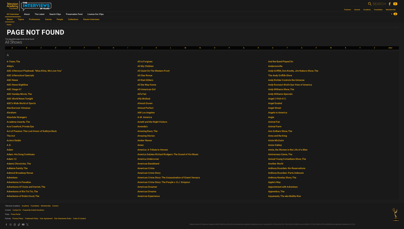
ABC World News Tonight (20, 98)
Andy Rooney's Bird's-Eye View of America (290, 84)
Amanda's (143, 126)
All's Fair (142, 94)
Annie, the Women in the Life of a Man (287, 149)
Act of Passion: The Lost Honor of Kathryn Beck (32, 131)
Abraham (11, 112)
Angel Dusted (275, 103)
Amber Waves (145, 140)
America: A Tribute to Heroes (153, 149)
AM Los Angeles (146, 112)
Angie (271, 117)
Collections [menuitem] (73, 19)
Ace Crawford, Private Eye (20, 126)
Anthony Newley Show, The (282, 177)
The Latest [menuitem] (39, 14)
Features (347, 10)
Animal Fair (274, 122)
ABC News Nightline (17, 84)
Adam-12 (12, 159)
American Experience (149, 196)
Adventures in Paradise (19, 182)
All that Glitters (145, 80)
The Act (11, 135)
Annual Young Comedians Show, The (287, 159)
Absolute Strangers (17, 117)
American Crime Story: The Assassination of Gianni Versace (169, 177)
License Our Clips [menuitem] (96, 14)
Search (379, 4)
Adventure (12, 177)
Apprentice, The (276, 191)
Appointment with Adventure (283, 187)
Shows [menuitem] (10, 19)
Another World (275, 163)
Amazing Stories (146, 135)
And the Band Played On (280, 61)
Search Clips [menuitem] (55, 14)
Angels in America (277, 112)
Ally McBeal (144, 98)
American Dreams (147, 191)
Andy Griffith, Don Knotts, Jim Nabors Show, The (293, 71)
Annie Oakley (275, 145)
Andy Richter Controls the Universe (286, 80)
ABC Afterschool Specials (20, 75)
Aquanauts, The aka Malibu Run (284, 196)
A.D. (9, 145)
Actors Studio (14, 140)
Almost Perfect (145, 108)
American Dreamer (147, 187)
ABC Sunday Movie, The (19, 94)
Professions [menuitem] (34, 19)
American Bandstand (148, 163)
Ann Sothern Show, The (280, 131)
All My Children (145, 66)
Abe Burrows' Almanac (19, 108)
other (390, 48)
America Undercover (148, 159)
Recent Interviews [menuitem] (91, 19)
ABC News (12, 80)
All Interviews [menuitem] (13, 14)
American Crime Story (149, 173)
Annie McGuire (276, 140)
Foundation (378, 10)
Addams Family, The (17, 168)
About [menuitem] (27, 14)
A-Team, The (13, 61)
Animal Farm (274, 126)
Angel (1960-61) (277, 98)
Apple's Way (274, 182)
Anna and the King (277, 135)
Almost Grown (145, 103)
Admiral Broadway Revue (20, 173)
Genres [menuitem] (48, 19)
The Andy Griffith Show (280, 75)
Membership (391, 10)
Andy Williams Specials (280, 94)
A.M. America (145, 117)
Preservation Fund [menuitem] (74, 14)
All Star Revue (145, 75)
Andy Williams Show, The (281, 89)
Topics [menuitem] (21, 19)
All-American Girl (147, 89)
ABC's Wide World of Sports (21, 103)
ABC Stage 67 (14, 89)
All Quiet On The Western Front (153, 71)
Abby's (10, 66)
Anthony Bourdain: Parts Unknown (286, 173)
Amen (141, 145)
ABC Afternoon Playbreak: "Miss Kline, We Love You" (34, 71)
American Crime (146, 168)
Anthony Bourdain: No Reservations (286, 168)
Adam (10, 149)
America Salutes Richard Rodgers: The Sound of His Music (168, 154)
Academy (367, 10)
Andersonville (275, 66)
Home (9, 25)
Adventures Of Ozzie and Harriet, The (26, 187)
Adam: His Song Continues (21, 154)
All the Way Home (147, 84)
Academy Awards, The (18, 122)
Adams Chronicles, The (19, 163)
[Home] (30, 7)
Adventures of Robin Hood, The (23, 196)
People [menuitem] (60, 19)
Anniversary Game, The (280, 154)
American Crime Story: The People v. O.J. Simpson (164, 182)
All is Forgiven (145, 61)
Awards (357, 10)
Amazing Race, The (147, 131)
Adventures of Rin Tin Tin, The (22, 191)
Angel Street (274, 108)
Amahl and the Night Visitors (152, 122)
